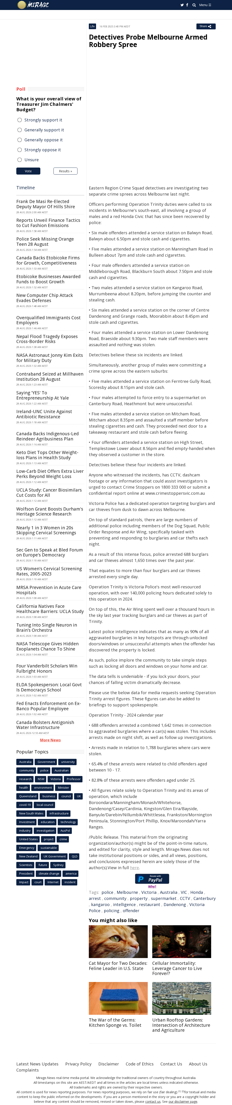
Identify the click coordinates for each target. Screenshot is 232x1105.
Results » (65, 171)
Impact (23, 882)
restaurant (149, 904)
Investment (27, 822)
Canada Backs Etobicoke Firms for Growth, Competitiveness (48, 260)
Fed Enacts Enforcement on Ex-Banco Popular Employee (48, 706)
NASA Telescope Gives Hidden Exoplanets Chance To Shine (47, 646)
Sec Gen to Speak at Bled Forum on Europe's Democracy (49, 552)
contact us (153, 1101)
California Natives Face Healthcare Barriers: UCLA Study (50, 608)
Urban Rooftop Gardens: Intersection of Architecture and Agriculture (181, 1025)
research (25, 779)
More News (50, 740)
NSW (41, 779)
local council (45, 805)
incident (70, 882)
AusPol (65, 830)
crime (63, 839)
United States (28, 839)
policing (111, 910)
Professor (74, 779)
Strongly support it (43, 120)
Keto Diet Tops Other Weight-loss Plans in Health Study (47, 455)
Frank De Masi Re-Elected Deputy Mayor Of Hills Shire (45, 204)
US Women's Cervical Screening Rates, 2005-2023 (49, 571)
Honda (196, 892)
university (68, 762)
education (48, 822)
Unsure (31, 159)
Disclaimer (108, 1064)
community (115, 898)
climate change (49, 873)
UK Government (55, 856)
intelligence (124, 904)
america (71, 873)
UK (79, 796)
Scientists (25, 865)
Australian (62, 770)
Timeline (25, 188)
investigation (45, 830)
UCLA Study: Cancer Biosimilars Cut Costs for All (49, 492)
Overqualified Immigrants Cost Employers (48, 320)
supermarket (163, 898)
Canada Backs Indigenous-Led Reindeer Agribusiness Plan (47, 436)
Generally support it (44, 130)
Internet (53, 882)
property (138, 898)
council (66, 796)
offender (131, 910)
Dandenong (175, 904)
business (49, 796)
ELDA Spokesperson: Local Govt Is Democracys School (49, 687)
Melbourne (127, 892)
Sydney (58, 865)
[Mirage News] (35, 5)
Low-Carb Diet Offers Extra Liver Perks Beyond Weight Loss (50, 473)
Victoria (149, 892)
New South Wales (31, 813)
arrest (95, 898)
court (37, 882)
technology (68, 822)
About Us (198, 1064)
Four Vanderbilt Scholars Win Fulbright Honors (46, 668)
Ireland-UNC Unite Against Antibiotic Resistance (44, 414)
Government (46, 762)
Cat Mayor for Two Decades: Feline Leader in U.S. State (118, 965)
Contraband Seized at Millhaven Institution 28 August (49, 376)
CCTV (185, 898)
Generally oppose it (43, 139)
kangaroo (100, 904)
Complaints (27, 1070)
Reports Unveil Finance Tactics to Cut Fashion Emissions (48, 222)
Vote (28, 171)
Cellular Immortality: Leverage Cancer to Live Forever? (177, 968)
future (43, 865)
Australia (168, 892)
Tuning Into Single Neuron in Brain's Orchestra (46, 627)
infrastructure (59, 813)
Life (92, 26)
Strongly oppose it (42, 149)
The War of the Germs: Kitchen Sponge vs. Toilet (115, 1022)
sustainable (49, 848)
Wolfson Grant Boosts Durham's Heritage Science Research (49, 511)
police (107, 892)
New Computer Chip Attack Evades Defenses (44, 297)
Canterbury (204, 898)
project (48, 839)
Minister (63, 788)
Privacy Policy (78, 1064)
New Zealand (28, 856)
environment (43, 788)
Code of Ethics (140, 1064)
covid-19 (25, 805)
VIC (184, 892)
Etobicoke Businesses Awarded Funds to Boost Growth (48, 279)
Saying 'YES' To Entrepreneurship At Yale (42, 395)
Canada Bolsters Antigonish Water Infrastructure (45, 725)
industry (25, 830)
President (26, 873)
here (134, 867)
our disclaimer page (183, 1101)
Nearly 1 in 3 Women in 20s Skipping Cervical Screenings (46, 530)
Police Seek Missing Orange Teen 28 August (45, 241)
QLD (74, 856)
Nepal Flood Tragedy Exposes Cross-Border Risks (47, 339)
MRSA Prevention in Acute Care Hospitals (48, 590)
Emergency (26, 848)
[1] (179, 1091)
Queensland (27, 796)
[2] (183, 1091)
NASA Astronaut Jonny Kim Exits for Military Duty (49, 357)
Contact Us (171, 1064)
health (23, 788)
